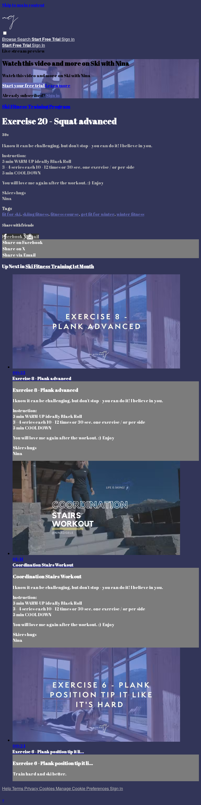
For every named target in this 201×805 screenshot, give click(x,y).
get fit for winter (97, 214)
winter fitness (130, 214)
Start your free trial (23, 85)
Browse (9, 39)
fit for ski (11, 214)
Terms (18, 788)
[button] (5, 33)
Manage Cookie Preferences (83, 788)
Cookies (47, 788)
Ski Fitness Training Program (36, 106)
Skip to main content (23, 5)
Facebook (12, 236)
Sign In (38, 45)
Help (7, 788)
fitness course (65, 214)
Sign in (68, 39)
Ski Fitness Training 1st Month (59, 266)
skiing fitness (35, 214)
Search (24, 39)
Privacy (31, 788)
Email (33, 236)
